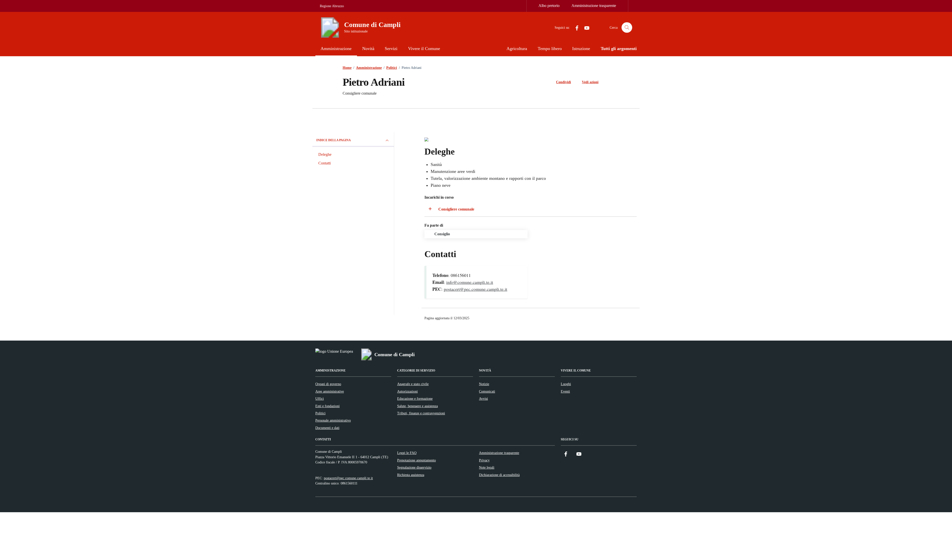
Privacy (484, 460)
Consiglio (442, 234)
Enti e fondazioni (327, 406)
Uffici (319, 399)
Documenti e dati (327, 428)
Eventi (565, 391)
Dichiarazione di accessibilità (499, 475)
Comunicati (487, 391)
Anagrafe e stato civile (413, 384)
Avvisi (483, 399)
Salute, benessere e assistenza (417, 406)
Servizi (391, 48)
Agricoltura (516, 48)
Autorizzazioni (407, 391)
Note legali (486, 467)
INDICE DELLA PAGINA (333, 140)
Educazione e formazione (415, 399)
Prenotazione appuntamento (416, 460)
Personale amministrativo (333, 420)
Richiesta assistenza (410, 475)
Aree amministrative (329, 391)
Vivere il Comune (424, 48)
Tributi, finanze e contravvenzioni (421, 413)
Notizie (484, 384)
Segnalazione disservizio (414, 467)
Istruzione (581, 48)
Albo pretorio (549, 5)
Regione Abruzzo (332, 6)
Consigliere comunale (456, 209)
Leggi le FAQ (406, 453)
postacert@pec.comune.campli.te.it (475, 289)
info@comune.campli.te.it (469, 282)
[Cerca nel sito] (627, 27)
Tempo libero (550, 48)
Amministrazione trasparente (593, 5)
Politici (320, 413)
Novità (368, 48)
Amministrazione (336, 48)
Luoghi (566, 384)
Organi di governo (328, 384)
